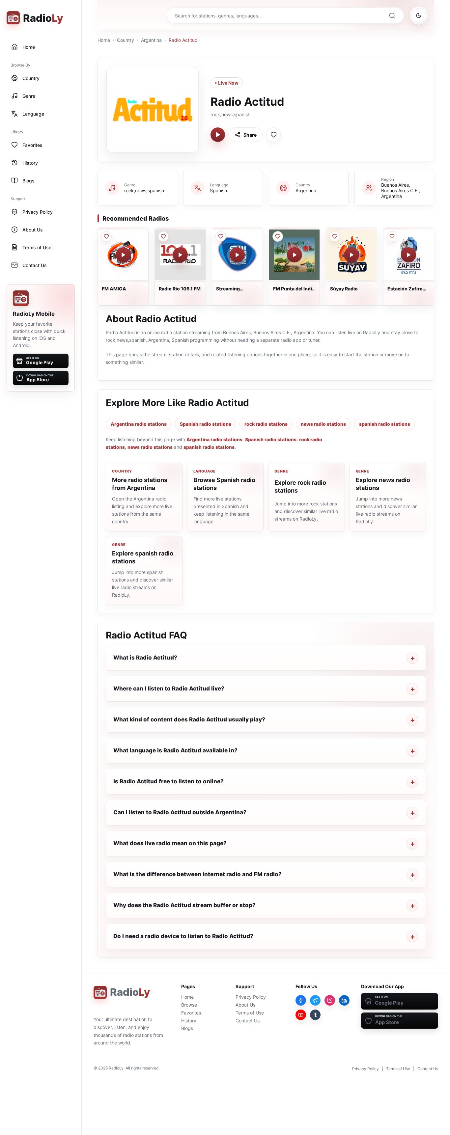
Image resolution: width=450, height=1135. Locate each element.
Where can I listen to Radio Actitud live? (168, 688)
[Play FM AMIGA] (123, 254)
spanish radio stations (384, 424)
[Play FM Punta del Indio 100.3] (294, 254)
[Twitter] (315, 1000)
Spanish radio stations (205, 424)
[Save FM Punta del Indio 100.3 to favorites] (277, 236)
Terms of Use (250, 1012)
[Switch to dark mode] (418, 15)
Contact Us (248, 1020)
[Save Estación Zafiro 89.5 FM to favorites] (392, 236)
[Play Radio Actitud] (218, 134)
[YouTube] (300, 1015)
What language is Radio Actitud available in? (175, 750)
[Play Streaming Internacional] (237, 254)
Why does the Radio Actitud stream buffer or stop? (184, 905)
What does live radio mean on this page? (170, 843)
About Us (245, 1005)
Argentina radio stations (139, 424)
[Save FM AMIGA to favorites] (106, 236)
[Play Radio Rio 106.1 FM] (180, 254)
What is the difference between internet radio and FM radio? (197, 874)
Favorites (191, 1012)
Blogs (187, 1028)
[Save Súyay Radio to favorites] (334, 236)
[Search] (392, 15)
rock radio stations (266, 424)
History (188, 1020)
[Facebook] (300, 1000)
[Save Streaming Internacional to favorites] (220, 236)
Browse (189, 1005)
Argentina (151, 40)
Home (104, 40)
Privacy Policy (251, 997)
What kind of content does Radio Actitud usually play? (189, 719)
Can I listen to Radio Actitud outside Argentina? (179, 812)
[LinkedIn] (344, 1000)
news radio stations (323, 424)
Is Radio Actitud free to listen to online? (168, 781)
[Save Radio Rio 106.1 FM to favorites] (163, 236)
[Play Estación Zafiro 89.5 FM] (408, 254)
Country (125, 40)
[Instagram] (329, 1000)
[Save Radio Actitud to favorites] (273, 134)
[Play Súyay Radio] (351, 254)
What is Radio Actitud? (145, 657)
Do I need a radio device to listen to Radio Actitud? (183, 936)
